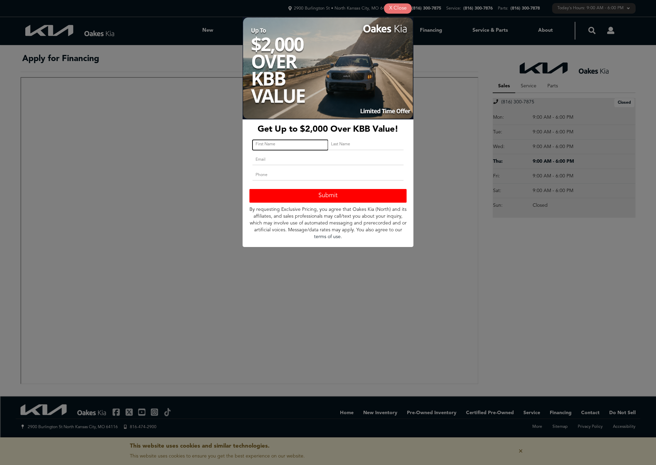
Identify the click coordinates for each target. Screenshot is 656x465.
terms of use (327, 236)
